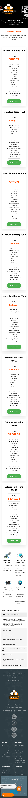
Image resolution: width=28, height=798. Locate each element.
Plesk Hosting (18, 756)
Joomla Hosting (18, 758)
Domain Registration (20, 762)
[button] (7, 795)
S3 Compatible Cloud (7, 774)
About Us (4, 745)
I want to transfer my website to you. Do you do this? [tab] (13, 649)
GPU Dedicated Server (7, 772)
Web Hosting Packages (16, 22)
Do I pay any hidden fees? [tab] (9, 644)
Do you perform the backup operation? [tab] (12, 665)
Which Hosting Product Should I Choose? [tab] (12, 639)
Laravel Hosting (18, 754)
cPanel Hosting (18, 749)
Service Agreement (6, 756)
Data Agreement (6, 754)
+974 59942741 (14, 680)
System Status (18, 771)
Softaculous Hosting (20, 760)
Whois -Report (18, 772)
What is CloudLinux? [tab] (8, 635)
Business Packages (19, 747)
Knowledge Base (6, 752)
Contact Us (4, 747)
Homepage (7, 22)
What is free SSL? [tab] (7, 655)
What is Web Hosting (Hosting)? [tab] (11, 615)
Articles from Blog (6, 751)
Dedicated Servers (6, 771)
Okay (14, 792)
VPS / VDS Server (6, 769)
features (17, 769)
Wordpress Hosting (19, 745)
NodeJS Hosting (19, 751)
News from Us (5, 749)
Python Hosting (18, 752)
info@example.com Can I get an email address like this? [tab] (13, 660)
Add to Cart (14, 101)
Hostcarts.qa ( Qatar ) (20, 774)
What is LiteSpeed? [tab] (7, 630)
